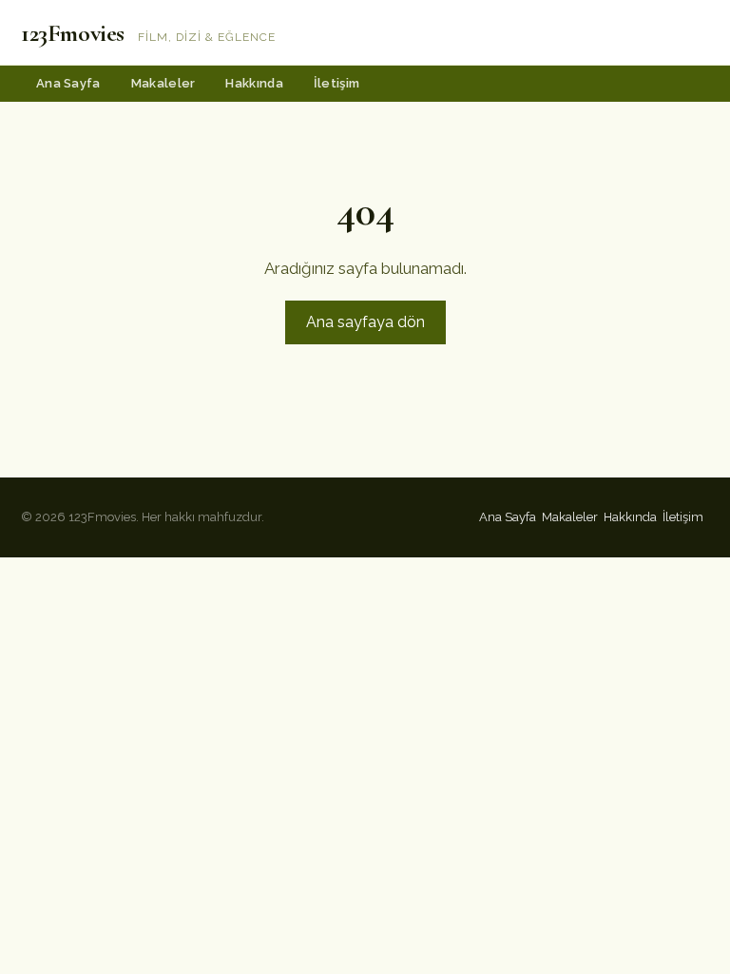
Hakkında (253, 83)
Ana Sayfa (68, 83)
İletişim (336, 83)
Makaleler (163, 83)
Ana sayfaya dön (365, 322)
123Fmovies (73, 33)
